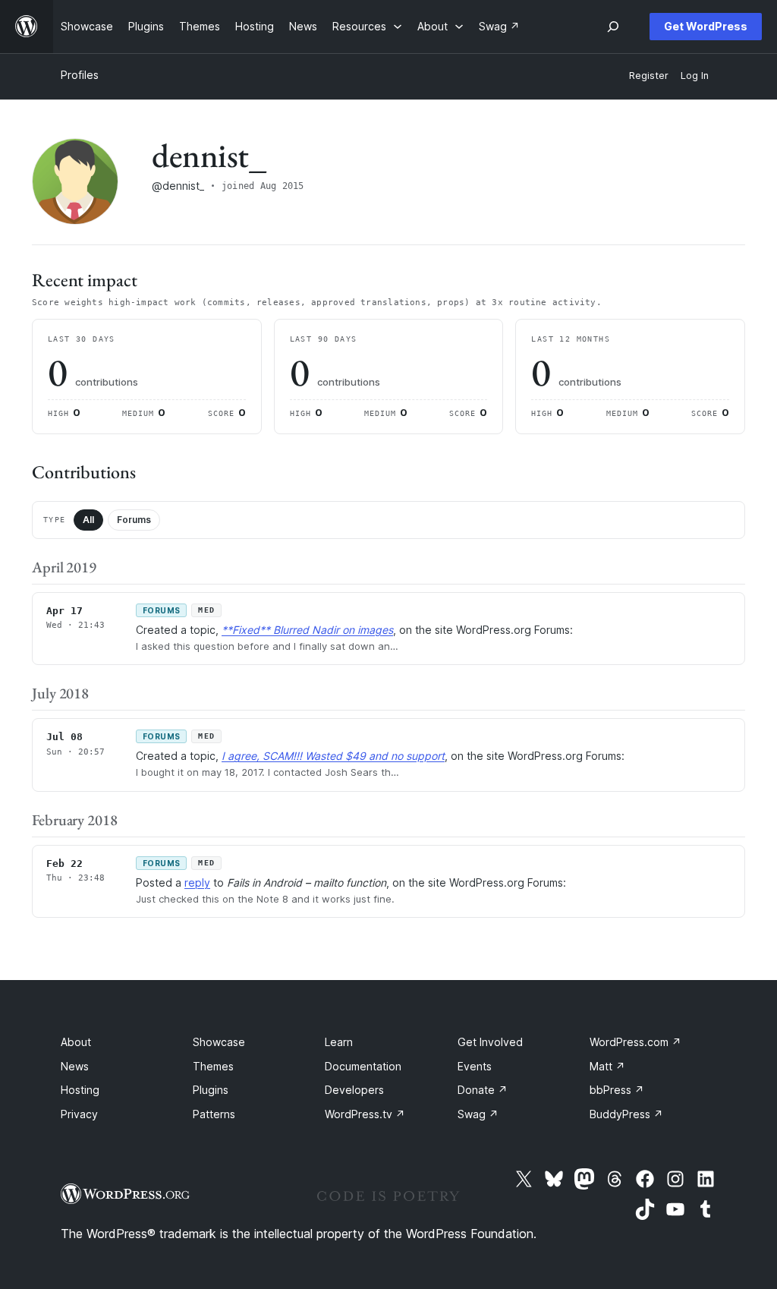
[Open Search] (613, 26)
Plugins (210, 1089)
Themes (213, 1066)
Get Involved (490, 1041)
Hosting (80, 1089)
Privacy (79, 1114)
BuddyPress (626, 1114)
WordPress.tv (365, 1114)
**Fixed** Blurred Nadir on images (307, 629)
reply (197, 882)
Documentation (363, 1066)
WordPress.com (635, 1041)
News (75, 1066)
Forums (134, 519)
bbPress (617, 1089)
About (76, 1041)
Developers (354, 1089)
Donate (483, 1089)
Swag (478, 1114)
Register (648, 75)
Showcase (219, 1041)
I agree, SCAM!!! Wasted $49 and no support (333, 755)
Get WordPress (705, 26)
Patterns (214, 1114)
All (88, 519)
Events (475, 1066)
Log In (695, 75)
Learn (339, 1041)
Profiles (80, 74)
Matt (607, 1066)
